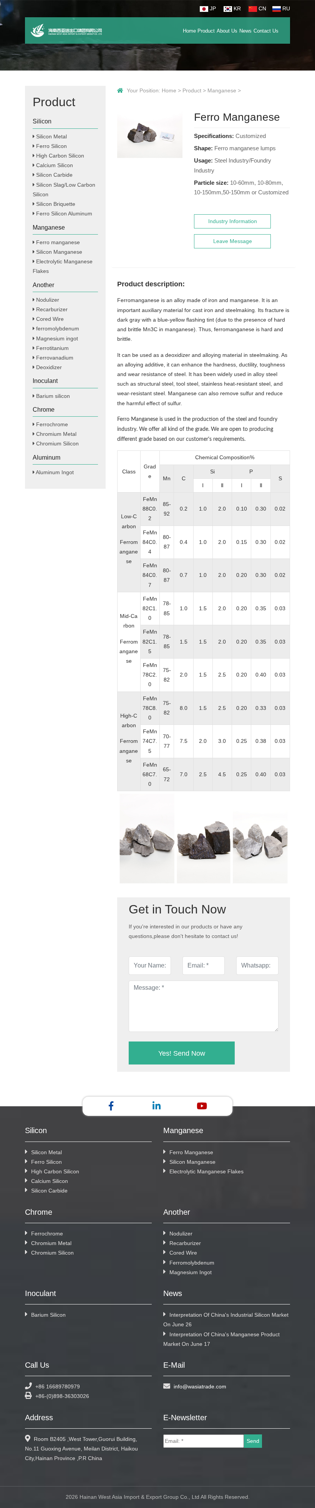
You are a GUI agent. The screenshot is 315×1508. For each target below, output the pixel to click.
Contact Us (266, 31)
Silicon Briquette (55, 204)
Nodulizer (47, 300)
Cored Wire (49, 319)
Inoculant (45, 381)
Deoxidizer (48, 367)
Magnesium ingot (56, 338)
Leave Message (232, 241)
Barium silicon (52, 396)
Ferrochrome (51, 424)
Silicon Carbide (54, 175)
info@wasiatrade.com (200, 1386)
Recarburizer (51, 309)
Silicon (42, 121)
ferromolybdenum (57, 328)
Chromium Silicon (57, 443)
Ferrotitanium (52, 348)
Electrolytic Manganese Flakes (206, 1171)
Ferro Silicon (51, 146)
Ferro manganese (57, 242)
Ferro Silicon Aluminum (63, 213)
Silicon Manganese (58, 252)
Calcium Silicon (54, 165)
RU (285, 8)
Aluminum (46, 457)
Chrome (44, 409)
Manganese (221, 90)
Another (43, 285)
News (245, 31)
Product (206, 31)
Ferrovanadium (54, 358)
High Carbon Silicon (59, 156)
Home (189, 31)
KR (236, 8)
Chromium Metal (55, 434)
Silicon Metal (51, 136)
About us (227, 31)
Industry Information (232, 221)
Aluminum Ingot (54, 472)
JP (212, 8)
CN (261, 8)
